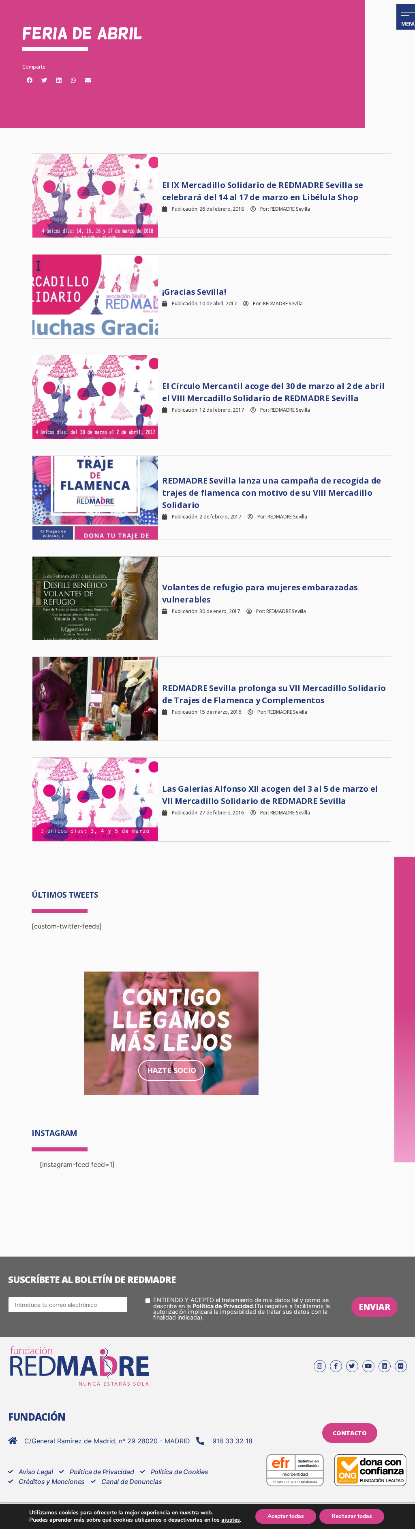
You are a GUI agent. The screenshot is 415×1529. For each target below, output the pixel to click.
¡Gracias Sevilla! (194, 291)
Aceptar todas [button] (285, 1516)
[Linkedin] (385, 1366)
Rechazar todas (352, 1516)
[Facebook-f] (336, 1366)
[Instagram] (320, 1366)
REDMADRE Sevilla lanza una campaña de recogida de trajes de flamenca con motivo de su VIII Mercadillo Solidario (271, 492)
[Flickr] (401, 1366)
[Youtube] (368, 1366)
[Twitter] (352, 1366)
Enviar (374, 1306)
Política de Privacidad (223, 1305)
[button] (29, 80)
